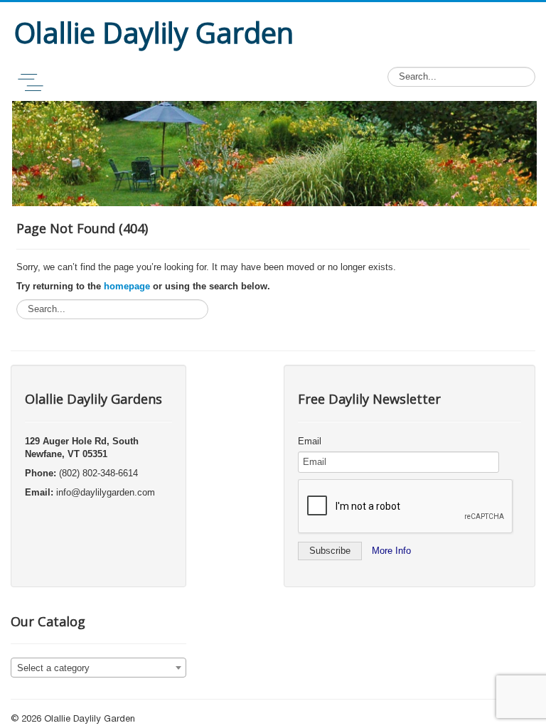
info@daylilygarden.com (105, 492)
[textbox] (98, 668)
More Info (391, 550)
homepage (127, 286)
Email (309, 441)
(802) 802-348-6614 (98, 473)
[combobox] (98, 668)
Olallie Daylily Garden (89, 719)
